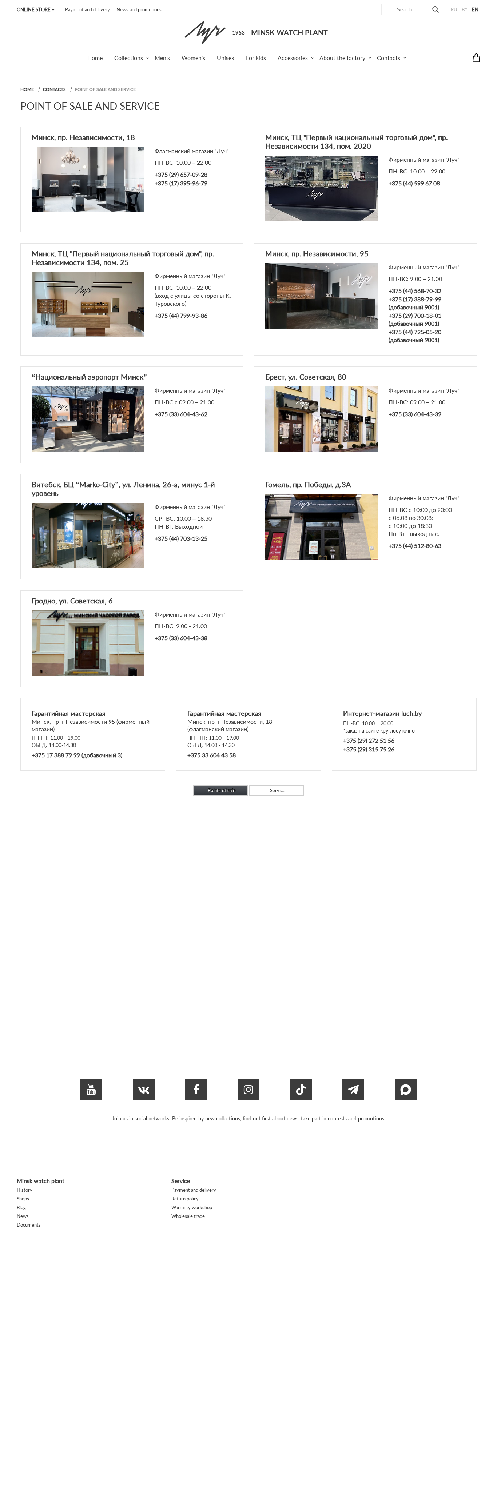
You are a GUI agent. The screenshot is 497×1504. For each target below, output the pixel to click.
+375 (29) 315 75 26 (368, 749)
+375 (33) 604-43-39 (415, 413)
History (24, 1190)
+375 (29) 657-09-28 (181, 174)
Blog (21, 1207)
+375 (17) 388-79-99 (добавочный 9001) (415, 303)
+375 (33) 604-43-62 (181, 413)
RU (454, 9)
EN (475, 9)
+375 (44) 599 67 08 (414, 183)
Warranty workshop (191, 1207)
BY (465, 9)
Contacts (54, 89)
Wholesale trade (188, 1216)
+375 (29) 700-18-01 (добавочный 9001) (415, 319)
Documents (29, 1225)
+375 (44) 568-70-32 (415, 290)
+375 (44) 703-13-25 (181, 538)
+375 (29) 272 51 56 (368, 740)
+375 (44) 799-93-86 (181, 315)
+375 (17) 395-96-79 (181, 183)
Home (27, 89)
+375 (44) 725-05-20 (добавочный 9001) (415, 335)
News (23, 1216)
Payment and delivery (87, 9)
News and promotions (139, 9)
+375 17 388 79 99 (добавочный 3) (77, 754)
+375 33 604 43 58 (211, 754)
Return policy (185, 1199)
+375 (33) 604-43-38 (181, 637)
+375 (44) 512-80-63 (415, 545)
